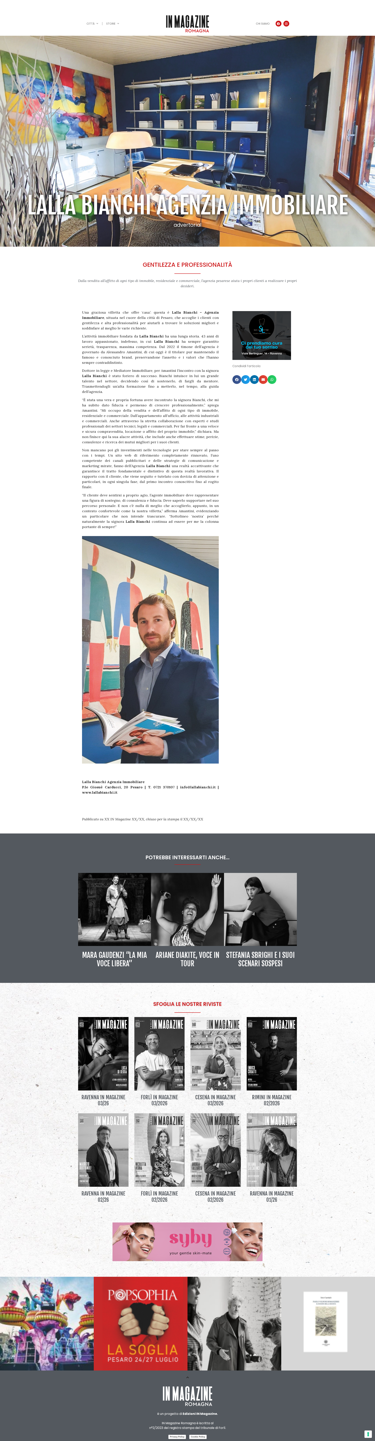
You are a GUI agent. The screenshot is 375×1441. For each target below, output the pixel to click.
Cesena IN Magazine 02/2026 (215, 1196)
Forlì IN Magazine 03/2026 (159, 1100)
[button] (236, 379)
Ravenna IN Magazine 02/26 (103, 1196)
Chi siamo (263, 24)
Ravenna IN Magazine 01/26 (272, 1196)
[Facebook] (278, 24)
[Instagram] (286, 24)
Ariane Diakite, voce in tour (187, 959)
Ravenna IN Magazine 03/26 (103, 1100)
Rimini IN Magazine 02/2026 (271, 1100)
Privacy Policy (177, 1436)
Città (91, 24)
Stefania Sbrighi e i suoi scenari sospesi (260, 959)
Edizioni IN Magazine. (200, 1414)
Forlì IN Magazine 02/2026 (159, 1196)
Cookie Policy (198, 1436)
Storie (110, 24)
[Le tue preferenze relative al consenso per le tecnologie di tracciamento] (368, 1434)
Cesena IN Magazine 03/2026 (215, 1100)
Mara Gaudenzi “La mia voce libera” (114, 959)
